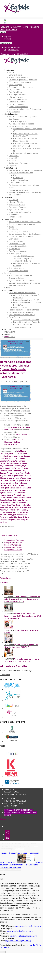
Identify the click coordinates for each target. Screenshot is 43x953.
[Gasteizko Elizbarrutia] (12, 689)
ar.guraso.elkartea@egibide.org (28, 926)
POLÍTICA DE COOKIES (13, 803)
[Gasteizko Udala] (12, 733)
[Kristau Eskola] (11, 776)
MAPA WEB (9, 789)
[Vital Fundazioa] (12, 708)
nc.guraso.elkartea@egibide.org (18, 941)
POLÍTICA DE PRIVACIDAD (15, 801)
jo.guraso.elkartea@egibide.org (20, 931)
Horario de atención (12, 47)
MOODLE (27, 27)
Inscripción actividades (20, 54)
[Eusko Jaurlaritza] (12, 741)
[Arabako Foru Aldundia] (12, 717)
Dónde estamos (6, 43)
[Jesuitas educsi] (12, 785)
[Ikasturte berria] (15, 357)
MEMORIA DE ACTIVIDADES (15, 794)
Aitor (25, 381)
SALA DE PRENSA (11, 792)
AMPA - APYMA (10, 806)
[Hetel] (12, 757)
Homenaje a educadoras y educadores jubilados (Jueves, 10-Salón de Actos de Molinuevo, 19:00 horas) (15, 369)
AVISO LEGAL (9, 798)
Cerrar (3, 952)
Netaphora (19, 848)
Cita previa (5, 54)
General (15, 381)
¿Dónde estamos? (11, 50)
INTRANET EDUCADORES (10, 27)
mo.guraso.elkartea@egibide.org (23, 936)
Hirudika (34, 846)
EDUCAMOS (12, 29)
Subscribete (5, 674)
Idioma (3, 32)
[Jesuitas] (12, 700)
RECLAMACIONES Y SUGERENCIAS (18, 810)
